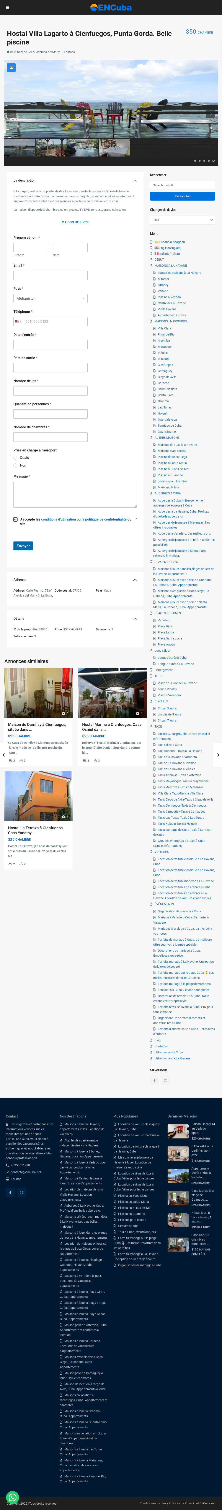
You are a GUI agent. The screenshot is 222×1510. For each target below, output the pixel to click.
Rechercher (183, 196)
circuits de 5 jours (169, 714)
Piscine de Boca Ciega (172, 457)
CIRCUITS (161, 701)
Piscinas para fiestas (132, 1220)
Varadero (164, 620)
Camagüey (165, 371)
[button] (12, 1497)
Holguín (163, 413)
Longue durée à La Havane (176, 664)
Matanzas (164, 346)
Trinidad (163, 359)
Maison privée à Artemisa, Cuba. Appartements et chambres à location (84, 1330)
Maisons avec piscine (172, 451)
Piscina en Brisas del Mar (135, 1207)
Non (23, 465)
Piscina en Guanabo (131, 1214)
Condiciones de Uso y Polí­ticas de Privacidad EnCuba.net (177, 1503)
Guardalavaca (167, 419)
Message (21, 476)
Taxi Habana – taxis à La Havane (180, 751)
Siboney (163, 285)
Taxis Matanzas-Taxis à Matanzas (181, 787)
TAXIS (159, 726)
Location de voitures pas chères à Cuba (184, 887)
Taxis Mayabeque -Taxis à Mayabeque (183, 781)
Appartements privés (172, 315)
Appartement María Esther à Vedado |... (201, 1173)
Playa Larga (166, 632)
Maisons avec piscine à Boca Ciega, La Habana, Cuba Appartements (81, 1362)
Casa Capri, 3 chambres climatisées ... (200, 1239)
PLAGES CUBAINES (168, 613)
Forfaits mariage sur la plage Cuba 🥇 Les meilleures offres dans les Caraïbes (137, 1243)
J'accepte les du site (75, 521)
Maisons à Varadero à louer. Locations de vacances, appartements (81, 1280)
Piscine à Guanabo (170, 475)
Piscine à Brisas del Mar (173, 469)
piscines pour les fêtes (172, 481)
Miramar (163, 279)
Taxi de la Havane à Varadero (177, 757)
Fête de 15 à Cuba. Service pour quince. (184, 990)
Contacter (161, 1046)
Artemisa (164, 340)
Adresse (19, 580)
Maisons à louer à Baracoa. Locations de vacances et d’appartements (80, 1346)
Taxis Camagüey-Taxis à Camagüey (181, 811)
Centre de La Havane (172, 303)
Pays (18, 288)
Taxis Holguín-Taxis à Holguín (177, 823)
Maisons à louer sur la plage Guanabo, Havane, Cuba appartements (81, 1264)
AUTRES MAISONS (167, 437)
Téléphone (22, 312)
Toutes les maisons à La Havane (179, 272)
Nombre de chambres (31, 427)
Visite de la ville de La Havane (177, 683)
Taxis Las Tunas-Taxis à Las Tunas (181, 817)
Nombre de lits (26, 381)
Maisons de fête (168, 487)
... (17, 752)
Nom (56, 255)
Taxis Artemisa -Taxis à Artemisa (179, 775)
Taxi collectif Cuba (170, 745)
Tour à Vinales (167, 689)
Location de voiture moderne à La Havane (186, 881)
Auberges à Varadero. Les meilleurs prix (184, 533)
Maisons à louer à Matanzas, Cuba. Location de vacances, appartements (81, 1465)
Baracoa (163, 383)
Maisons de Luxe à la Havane (177, 444)
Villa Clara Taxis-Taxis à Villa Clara (180, 793)
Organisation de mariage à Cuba (179, 911)
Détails (18, 618)
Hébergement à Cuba (169, 1052)
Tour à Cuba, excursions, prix (137, 1232)
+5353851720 (20, 1165)
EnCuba (16, 1179)
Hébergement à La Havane (172, 1058)
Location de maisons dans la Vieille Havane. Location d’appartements (81, 1194)
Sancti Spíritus (167, 389)
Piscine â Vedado (169, 297)
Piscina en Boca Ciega (133, 1195)
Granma (163, 401)
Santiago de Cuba (170, 425)
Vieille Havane (167, 309)
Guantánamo (167, 431)
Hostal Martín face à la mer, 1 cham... (201, 1217)
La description (24, 180)
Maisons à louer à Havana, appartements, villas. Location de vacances (82, 1129)
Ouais (24, 458)
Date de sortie (25, 358)
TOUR (158, 676)
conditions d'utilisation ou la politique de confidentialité (84, 519)
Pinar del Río (166, 334)
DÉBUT (159, 259)
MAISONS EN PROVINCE (171, 321)
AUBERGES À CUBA (168, 493)
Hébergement (164, 670)
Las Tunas (165, 407)
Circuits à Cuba (128, 1226)
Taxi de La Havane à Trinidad (177, 763)
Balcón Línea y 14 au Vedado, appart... (203, 1128)
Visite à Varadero (169, 695)
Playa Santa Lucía (170, 638)
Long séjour (162, 650)
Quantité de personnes (32, 404)
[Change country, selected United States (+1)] (18, 321)
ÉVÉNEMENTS (164, 904)
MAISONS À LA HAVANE (171, 265)
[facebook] (154, 1080)
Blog (158, 1040)
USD (156, 220)
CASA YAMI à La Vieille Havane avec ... (202, 1150)
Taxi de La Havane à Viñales (176, 769)
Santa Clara (166, 395)
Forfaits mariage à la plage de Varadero (184, 984)
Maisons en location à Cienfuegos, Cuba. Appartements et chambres (84, 1400)
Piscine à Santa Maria (172, 463)
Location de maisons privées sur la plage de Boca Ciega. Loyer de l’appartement (84, 1248)
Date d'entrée (25, 335)
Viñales (163, 353)
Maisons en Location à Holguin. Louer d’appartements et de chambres (83, 1438)
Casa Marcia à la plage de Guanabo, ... (202, 1195)
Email (18, 265)
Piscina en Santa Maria (133, 1201)
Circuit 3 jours (167, 708)
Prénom (18, 255)
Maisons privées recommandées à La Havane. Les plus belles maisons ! (84, 1221)
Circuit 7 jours (167, 720)
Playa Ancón (166, 644)
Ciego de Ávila (167, 377)
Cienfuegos (165, 365)
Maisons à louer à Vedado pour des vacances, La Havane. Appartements (83, 1167)
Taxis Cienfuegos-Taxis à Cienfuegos (182, 805)
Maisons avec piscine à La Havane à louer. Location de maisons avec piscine (133, 1162)
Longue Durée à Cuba (172, 657)
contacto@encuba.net (26, 1172)
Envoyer (23, 546)
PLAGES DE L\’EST (167, 561)
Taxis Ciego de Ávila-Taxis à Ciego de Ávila (186, 799)
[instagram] (165, 1080)
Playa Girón (165, 626)
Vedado (163, 291)
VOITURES (162, 851)
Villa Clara (164, 328)
